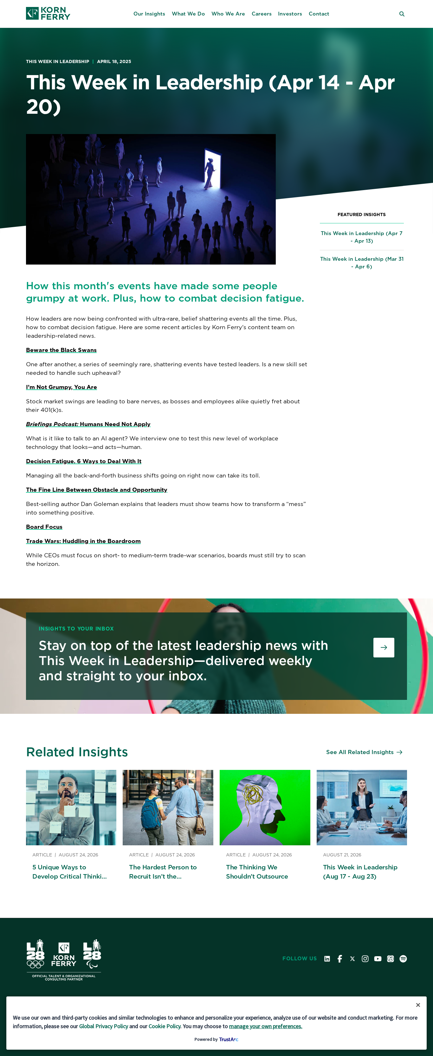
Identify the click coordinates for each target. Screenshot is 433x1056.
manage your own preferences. (265, 1026)
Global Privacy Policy (103, 1026)
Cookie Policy (164, 1026)
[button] (149, 14)
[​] (383, 647)
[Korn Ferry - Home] (48, 14)
